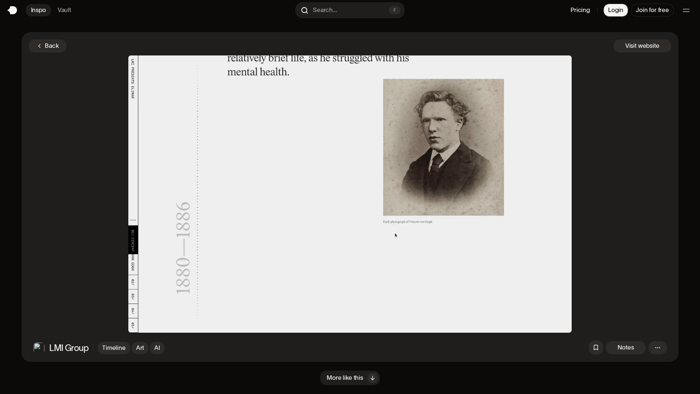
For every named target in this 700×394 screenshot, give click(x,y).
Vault (64, 10)
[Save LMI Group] (596, 347)
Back (52, 45)
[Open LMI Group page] (39, 348)
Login (615, 10)
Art (140, 347)
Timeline (114, 347)
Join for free (652, 10)
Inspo (38, 10)
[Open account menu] (686, 10)
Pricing (580, 10)
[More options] (658, 347)
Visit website (642, 45)
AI (157, 347)
